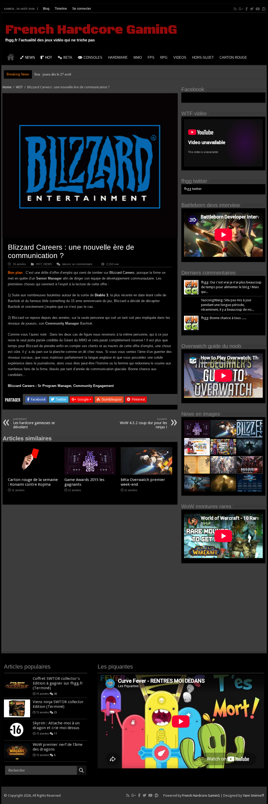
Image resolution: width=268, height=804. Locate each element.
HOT (48, 57)
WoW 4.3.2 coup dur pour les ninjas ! (143, 423)
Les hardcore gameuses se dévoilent (34, 423)
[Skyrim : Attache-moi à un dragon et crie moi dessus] (17, 730)
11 (55, 733)
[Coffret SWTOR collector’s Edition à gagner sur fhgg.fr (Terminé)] (17, 685)
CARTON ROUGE (233, 57)
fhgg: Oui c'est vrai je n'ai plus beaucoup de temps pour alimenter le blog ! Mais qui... (231, 287)
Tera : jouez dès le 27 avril (52, 74)
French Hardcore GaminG (91, 30)
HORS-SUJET (203, 57)
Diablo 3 (101, 295)
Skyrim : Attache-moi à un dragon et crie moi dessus (56, 725)
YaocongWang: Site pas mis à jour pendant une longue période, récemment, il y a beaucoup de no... (227, 304)
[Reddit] (263, 9)
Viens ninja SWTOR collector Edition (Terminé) (58, 704)
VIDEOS (179, 57)
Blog (46, 8)
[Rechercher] (81, 770)
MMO (137, 57)
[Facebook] (246, 9)
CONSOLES (92, 57)
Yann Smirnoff (253, 795)
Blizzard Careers (122, 273)
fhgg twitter (194, 181)
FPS (151, 57)
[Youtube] (257, 9)
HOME (11, 56)
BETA (67, 57)
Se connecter (81, 8)
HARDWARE (118, 57)
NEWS (30, 57)
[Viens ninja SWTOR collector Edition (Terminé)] (17, 708)
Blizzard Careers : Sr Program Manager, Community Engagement (61, 386)
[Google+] (241, 9)
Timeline (61, 8)
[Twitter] (251, 9)
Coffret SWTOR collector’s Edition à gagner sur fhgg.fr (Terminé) (58, 683)
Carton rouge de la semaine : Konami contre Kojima (33, 482)
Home (7, 87)
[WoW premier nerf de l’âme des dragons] (17, 751)
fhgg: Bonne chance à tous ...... (223, 318)
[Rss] (235, 9)
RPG (164, 57)
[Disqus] (90, 580)
